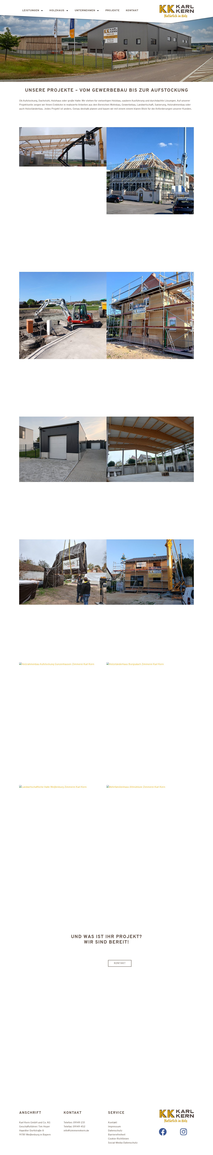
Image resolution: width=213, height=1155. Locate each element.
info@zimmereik (76, 1130)
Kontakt (132, 10)
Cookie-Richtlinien (118, 1139)
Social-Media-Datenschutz (123, 1143)
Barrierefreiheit (116, 1135)
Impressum (114, 1126)
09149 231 (79, 1122)
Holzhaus (56, 10)
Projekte (112, 10)
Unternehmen (85, 10)
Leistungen (30, 10)
